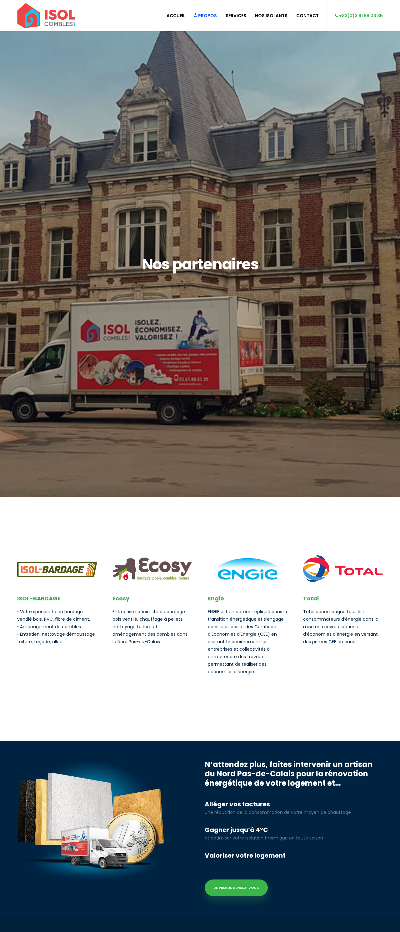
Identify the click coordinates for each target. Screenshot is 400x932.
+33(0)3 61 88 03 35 (360, 16)
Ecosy (120, 598)
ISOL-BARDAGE (39, 598)
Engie (216, 598)
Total (311, 598)
